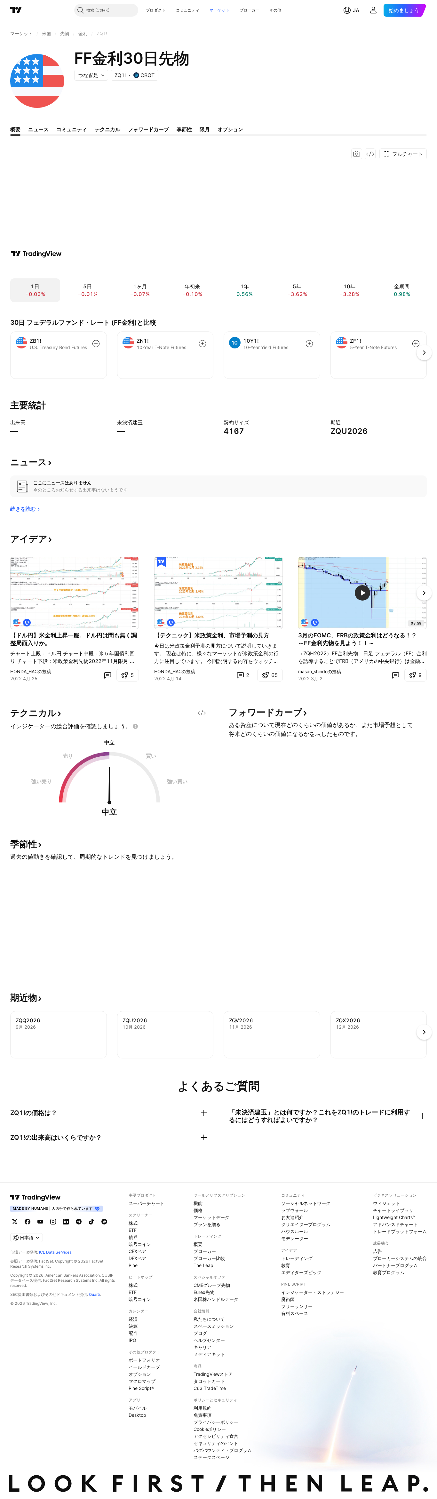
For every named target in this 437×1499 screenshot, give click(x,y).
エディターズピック (301, 1272)
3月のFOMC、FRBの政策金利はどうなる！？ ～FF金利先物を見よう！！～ (360, 639)
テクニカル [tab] (107, 129)
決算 (133, 1326)
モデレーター (294, 1238)
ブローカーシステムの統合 (400, 1258)
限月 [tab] (205, 129)
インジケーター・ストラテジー (312, 1292)
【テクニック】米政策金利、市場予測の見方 (211, 635)
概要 (198, 1244)
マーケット (219, 10)
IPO (132, 1340)
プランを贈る (207, 1224)
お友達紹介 (292, 1217)
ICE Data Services (55, 1252)
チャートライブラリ (393, 1210)
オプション (140, 1374)
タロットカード (209, 1381)
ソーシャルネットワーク (305, 1203)
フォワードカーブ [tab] (148, 129)
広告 (377, 1251)
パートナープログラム (395, 1265)
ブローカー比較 (209, 1258)
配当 (133, 1333)
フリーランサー (297, 1306)
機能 (198, 1203)
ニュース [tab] (38, 129)
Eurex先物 (204, 1292)
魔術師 (288, 1299)
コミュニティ (188, 10)
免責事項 (202, 1415)
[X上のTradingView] (14, 1221)
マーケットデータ (211, 1217)
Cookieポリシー (210, 1429)
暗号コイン (140, 1244)
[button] (170, 10)
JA (356, 10)
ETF (133, 1230)
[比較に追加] (96, 343)
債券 (133, 1237)
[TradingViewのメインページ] (16, 10)
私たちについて (209, 1319)
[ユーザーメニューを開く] (373, 10)
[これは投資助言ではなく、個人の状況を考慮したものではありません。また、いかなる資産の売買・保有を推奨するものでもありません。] (135, 726)
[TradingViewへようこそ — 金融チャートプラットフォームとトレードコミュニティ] (36, 253)
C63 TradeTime (210, 1388)
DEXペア (137, 1258)
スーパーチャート (146, 1203)
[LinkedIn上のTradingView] (65, 1221)
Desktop (137, 1415)
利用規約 (202, 1408)
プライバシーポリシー (216, 1422)
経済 (133, 1319)
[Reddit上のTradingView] (104, 1221)
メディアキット (209, 1354)
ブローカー (249, 10)
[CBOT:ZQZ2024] (160, 622)
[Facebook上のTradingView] (27, 1221)
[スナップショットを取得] (356, 153)
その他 (275, 10)
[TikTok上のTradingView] (91, 1221)
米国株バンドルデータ (216, 1299)
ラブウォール (294, 1210)
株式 (133, 1223)
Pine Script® (141, 1388)
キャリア (202, 1347)
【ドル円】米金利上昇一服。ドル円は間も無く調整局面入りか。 (73, 639)
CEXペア (137, 1251)
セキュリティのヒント (216, 1443)
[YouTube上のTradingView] (40, 1221)
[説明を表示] (30, 422)
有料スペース (294, 1313)
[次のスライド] (424, 593)
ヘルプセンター (209, 1340)
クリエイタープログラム (305, 1224)
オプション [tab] (230, 129)
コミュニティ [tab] (71, 129)
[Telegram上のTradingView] (78, 1221)
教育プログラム (388, 1272)
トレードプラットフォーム (400, 1231)
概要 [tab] (15, 129)
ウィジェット (386, 1203)
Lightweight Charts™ (394, 1217)
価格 (198, 1210)
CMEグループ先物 (212, 1285)
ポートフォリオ (144, 1360)
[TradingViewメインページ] (35, 1197)
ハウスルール (294, 1231)
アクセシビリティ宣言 (216, 1436)
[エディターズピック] (161, 562)
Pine (133, 1265)
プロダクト (156, 10)
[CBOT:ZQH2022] (304, 622)
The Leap (203, 1265)
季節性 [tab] (184, 129)
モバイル (138, 1408)
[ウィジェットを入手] (370, 153)
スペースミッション (214, 1326)
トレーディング (297, 1258)
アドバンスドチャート (395, 1224)
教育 (285, 1265)
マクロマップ (142, 1381)
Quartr (94, 1294)
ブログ (200, 1333)
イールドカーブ (144, 1367)
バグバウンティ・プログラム (223, 1450)
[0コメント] (107, 675)
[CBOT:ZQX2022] (16, 622)
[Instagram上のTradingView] (53, 1221)
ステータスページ (211, 1457)
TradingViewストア (213, 1374)
